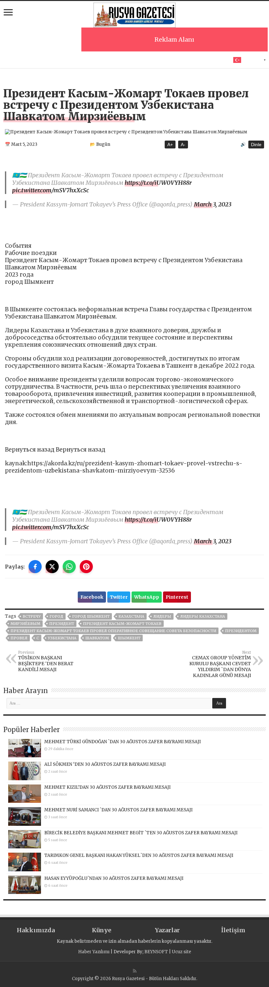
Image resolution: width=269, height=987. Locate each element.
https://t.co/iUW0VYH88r (158, 182)
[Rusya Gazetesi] (134, 14)
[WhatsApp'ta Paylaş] (69, 566)
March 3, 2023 (212, 204)
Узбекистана (62, 638)
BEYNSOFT (156, 952)
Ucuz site (181, 952)
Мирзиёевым (25, 623)
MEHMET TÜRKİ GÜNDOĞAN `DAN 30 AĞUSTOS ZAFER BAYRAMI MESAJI (122, 742)
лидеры (162, 616)
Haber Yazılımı (94, 952)
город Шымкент (91, 616)
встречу (32, 616)
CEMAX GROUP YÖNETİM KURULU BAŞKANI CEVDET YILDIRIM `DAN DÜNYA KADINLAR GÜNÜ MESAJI (220, 664)
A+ (170, 144)
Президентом (241, 631)
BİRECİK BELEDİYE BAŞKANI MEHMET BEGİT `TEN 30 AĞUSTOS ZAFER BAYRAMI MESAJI (141, 833)
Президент (61, 623)
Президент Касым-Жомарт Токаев (122, 623)
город (56, 616)
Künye (101, 930)
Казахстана (131, 616)
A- (183, 144)
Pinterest (177, 597)
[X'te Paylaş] (52, 566)
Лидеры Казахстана (202, 616)
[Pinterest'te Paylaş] (86, 566)
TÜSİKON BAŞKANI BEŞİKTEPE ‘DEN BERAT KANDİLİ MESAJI (45, 661)
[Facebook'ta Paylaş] (35, 566)
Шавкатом (97, 638)
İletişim (233, 930)
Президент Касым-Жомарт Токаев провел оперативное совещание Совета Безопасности (113, 631)
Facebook (91, 597)
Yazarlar (167, 930)
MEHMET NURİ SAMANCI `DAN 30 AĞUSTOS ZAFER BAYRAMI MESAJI (118, 810)
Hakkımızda (36, 930)
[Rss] (134, 971)
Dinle (256, 144)
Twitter (119, 597)
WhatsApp (146, 597)
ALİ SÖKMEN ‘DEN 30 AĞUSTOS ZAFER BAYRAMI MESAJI (105, 764)
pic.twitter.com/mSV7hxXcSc (50, 190)
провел (19, 638)
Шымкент (129, 638)
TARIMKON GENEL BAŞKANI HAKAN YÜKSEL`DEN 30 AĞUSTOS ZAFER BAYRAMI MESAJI (138, 855)
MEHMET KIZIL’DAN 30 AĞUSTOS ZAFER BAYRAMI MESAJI (107, 787)
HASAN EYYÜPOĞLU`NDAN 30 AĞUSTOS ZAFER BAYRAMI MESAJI (113, 878)
